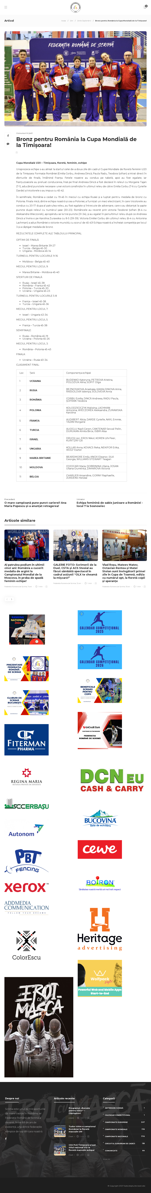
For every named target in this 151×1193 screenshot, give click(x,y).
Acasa (63, 21)
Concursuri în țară (24, 133)
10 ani (128, 587)
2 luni (71, 1136)
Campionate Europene (125, 1122)
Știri (71, 21)
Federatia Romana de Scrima (15, 587)
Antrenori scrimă (125, 1108)
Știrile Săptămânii (84, 21)
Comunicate (125, 1150)
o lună (71, 1118)
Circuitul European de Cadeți (125, 1143)
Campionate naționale (125, 1136)
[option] (26, 559)
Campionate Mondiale (125, 1129)
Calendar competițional (125, 1115)
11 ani (30, 587)
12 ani (79, 583)
